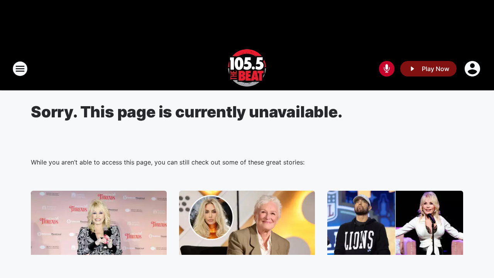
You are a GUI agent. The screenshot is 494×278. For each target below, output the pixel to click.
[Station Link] (247, 69)
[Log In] (473, 68)
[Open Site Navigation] (20, 68)
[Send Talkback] (386, 68)
